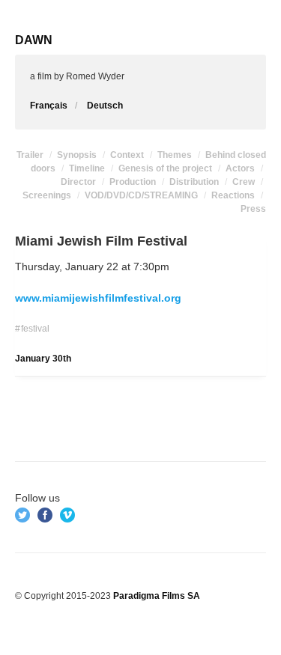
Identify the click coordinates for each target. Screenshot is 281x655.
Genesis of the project (165, 168)
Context (127, 155)
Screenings (46, 195)
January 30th (43, 358)
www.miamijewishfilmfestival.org (98, 298)
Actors (240, 168)
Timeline (87, 168)
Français (48, 105)
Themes (174, 155)
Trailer (29, 155)
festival (35, 328)
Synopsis (77, 155)
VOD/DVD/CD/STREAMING (141, 195)
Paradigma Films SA (156, 596)
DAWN (33, 40)
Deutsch (105, 105)
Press (253, 209)
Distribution (194, 182)
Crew (243, 182)
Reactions (233, 195)
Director (78, 182)
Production (132, 182)
